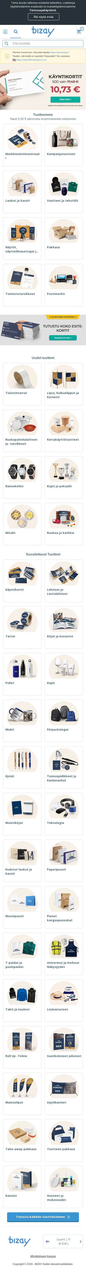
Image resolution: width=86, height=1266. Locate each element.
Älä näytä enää (43, 16)
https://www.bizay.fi (59, 52)
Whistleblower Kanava (43, 1256)
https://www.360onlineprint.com (31, 60)
